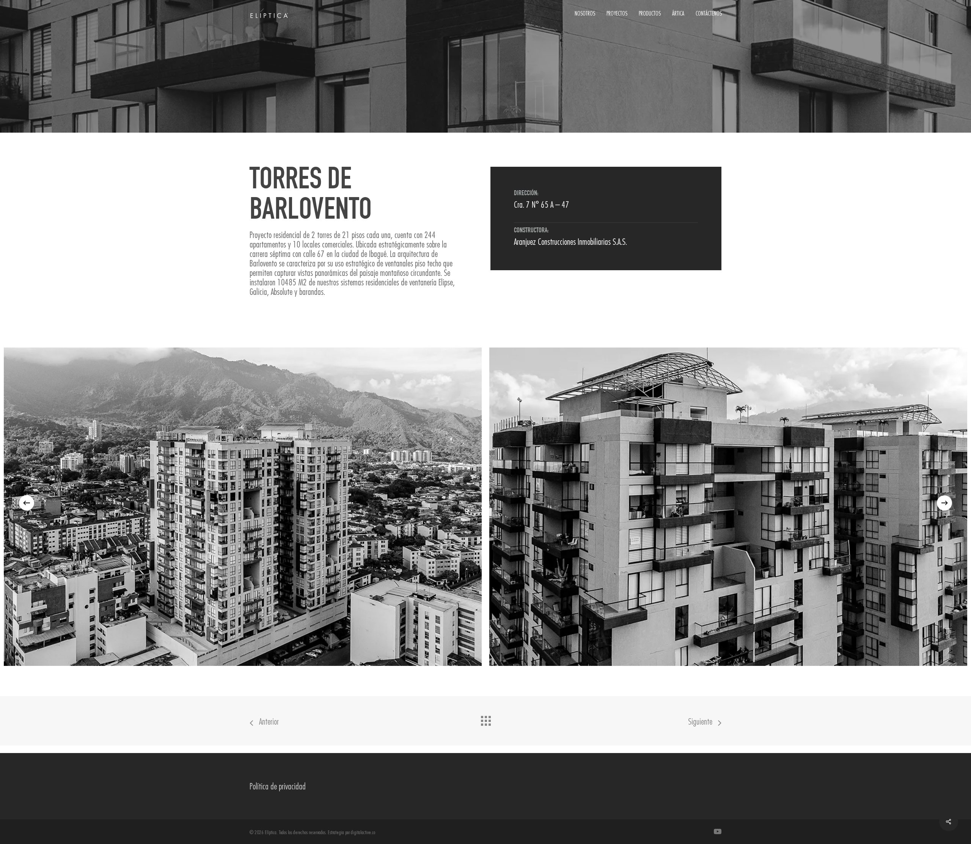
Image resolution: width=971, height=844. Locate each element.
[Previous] (26, 502)
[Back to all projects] (485, 719)
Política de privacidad (278, 786)
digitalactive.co (363, 832)
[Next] (944, 502)
